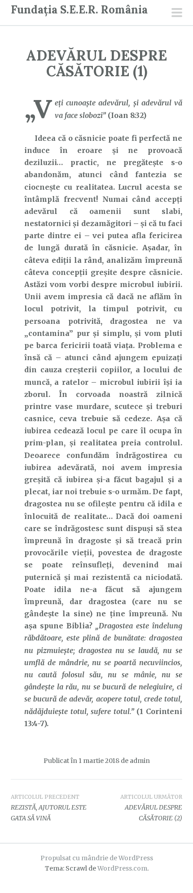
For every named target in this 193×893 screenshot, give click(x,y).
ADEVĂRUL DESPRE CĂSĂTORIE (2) (151, 807)
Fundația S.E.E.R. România (79, 10)
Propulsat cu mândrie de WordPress (96, 858)
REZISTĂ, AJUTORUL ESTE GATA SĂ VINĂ (49, 807)
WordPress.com (122, 868)
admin (140, 761)
